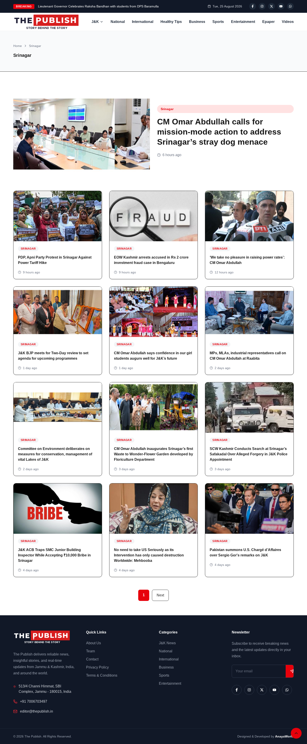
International (142, 22)
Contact (92, 659)
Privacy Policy (97, 667)
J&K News (167, 643)
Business (197, 22)
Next (160, 595)
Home (17, 46)
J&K (95, 22)
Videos (288, 22)
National (118, 22)
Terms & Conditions (101, 675)
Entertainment (243, 22)
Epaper (268, 22)
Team (90, 651)
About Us (93, 643)
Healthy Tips (171, 22)
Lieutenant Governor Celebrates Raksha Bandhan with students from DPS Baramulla (98, 6)
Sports (218, 22)
